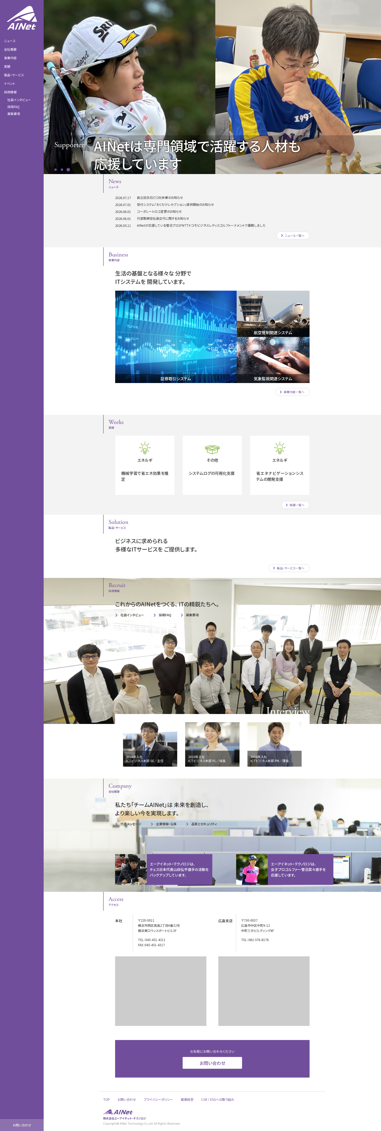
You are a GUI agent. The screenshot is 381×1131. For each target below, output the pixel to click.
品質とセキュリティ (204, 823)
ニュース (9, 40)
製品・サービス (14, 75)
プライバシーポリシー (158, 1099)
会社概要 (10, 49)
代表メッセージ (130, 823)
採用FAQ (13, 106)
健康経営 (187, 1099)
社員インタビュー (19, 99)
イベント (9, 83)
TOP (106, 1099)
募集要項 (192, 614)
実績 (7, 66)
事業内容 (10, 57)
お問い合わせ (22, 1125)
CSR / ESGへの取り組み (217, 1099)
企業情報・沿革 (166, 823)
